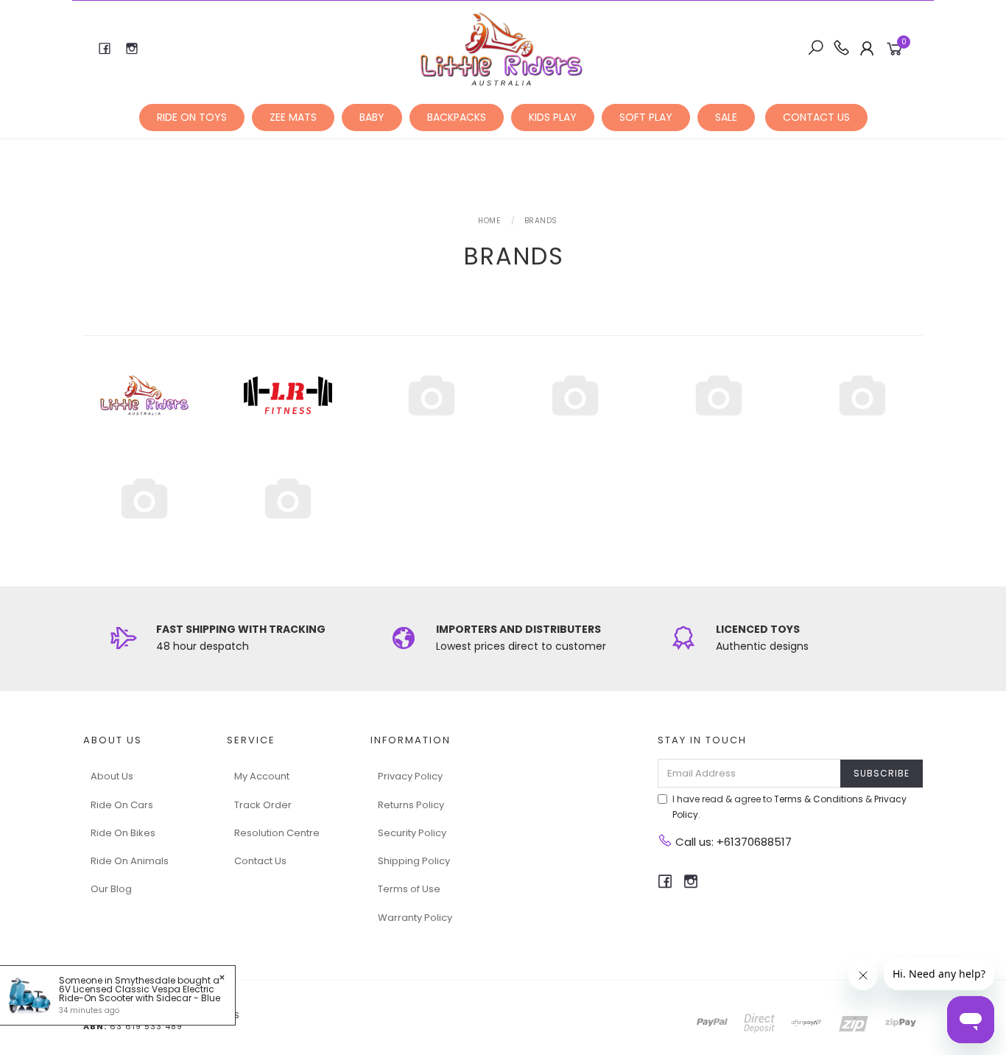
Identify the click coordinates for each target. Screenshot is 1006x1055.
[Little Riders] (502, 48)
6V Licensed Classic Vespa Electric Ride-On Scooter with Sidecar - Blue (139, 993)
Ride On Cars (122, 805)
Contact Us (260, 861)
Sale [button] (726, 117)
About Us (112, 776)
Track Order (263, 805)
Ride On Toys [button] (192, 117)
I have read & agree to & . (789, 807)
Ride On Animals (130, 861)
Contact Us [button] (816, 117)
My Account (261, 776)
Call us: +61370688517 (732, 841)
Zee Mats (293, 117)
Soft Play (645, 117)
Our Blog (111, 889)
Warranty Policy (415, 918)
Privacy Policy (410, 776)
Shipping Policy (414, 861)
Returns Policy (411, 805)
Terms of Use (409, 889)
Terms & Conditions (818, 799)
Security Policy (412, 833)
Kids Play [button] (553, 117)
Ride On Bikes (123, 833)
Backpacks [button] (456, 117)
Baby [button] (371, 117)
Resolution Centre (277, 833)
